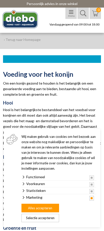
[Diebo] (25, 19)
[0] (95, 16)
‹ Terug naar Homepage (22, 39)
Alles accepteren (40, 208)
